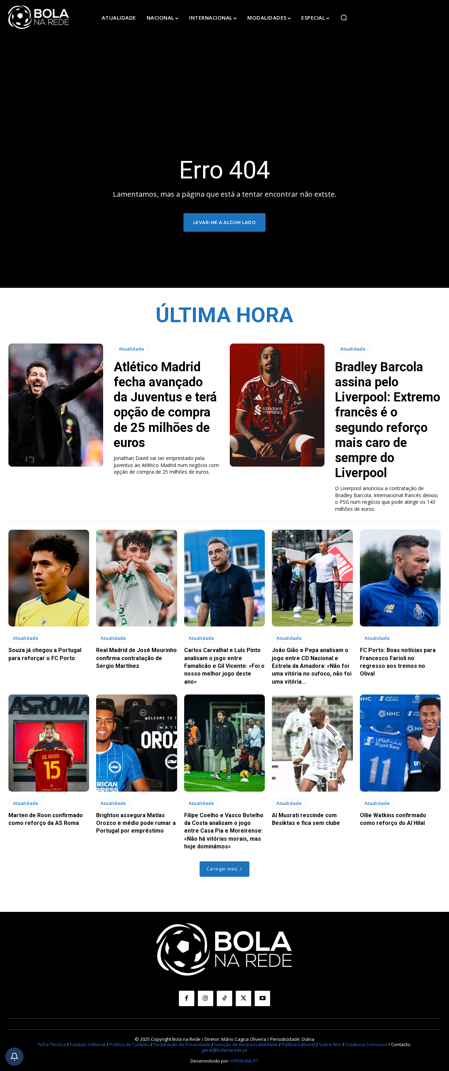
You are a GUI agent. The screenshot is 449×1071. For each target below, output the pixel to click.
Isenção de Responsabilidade (246, 1044)
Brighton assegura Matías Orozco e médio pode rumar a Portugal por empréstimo (136, 823)
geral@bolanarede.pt (224, 1050)
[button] (344, 18)
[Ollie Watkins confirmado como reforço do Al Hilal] (400, 742)
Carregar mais (222, 869)
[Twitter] (243, 998)
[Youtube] (262, 998)
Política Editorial (298, 1044)
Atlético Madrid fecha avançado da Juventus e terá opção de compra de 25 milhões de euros (165, 405)
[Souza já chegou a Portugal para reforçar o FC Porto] (48, 578)
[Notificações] (14, 1057)
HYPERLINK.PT (244, 1061)
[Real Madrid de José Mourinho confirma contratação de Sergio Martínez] (136, 578)
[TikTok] (224, 998)
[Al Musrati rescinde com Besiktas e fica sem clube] (312, 742)
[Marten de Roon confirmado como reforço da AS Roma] (48, 742)
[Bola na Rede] (38, 17)
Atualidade (131, 349)
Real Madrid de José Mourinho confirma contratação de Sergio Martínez (136, 658)
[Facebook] (186, 998)
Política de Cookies (129, 1044)
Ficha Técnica (52, 1044)
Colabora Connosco (366, 1044)
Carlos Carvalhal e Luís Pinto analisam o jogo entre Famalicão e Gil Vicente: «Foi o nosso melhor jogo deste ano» (224, 666)
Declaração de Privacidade (181, 1044)
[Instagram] (205, 998)
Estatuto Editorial (88, 1044)
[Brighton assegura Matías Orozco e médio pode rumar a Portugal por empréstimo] (136, 742)
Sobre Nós (330, 1044)
